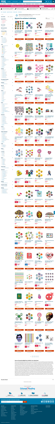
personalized (30, 361)
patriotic (35, 367)
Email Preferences (13, 419)
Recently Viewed (4, 379)
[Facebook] (42, 401)
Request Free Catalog (3, 410)
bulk (34, 372)
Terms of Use (32, 408)
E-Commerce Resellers (33, 412)
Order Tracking (13, 409)
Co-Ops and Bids (3, 408)
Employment (21, 409)
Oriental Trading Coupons (4, 412)
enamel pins (50, 363)
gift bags (50, 372)
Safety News (32, 410)
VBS (41, 367)
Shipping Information (13, 412)
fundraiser (40, 361)
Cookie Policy (32, 413)
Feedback (54, 212)
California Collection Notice (34, 409)
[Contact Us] (49, 1)
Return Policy (12, 411)
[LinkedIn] (44, 401)
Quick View (19, 40)
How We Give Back (22, 408)
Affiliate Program (22, 410)
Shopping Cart (13, 413)
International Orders (13, 414)
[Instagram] (53, 401)
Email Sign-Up (3, 413)
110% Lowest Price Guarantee (23, 411)
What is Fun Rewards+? (4, 415)
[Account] (51, 1)
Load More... (3, 100)
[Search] (43, 2)
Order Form (12, 410)
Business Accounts (3, 409)
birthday (47, 367)
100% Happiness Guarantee (23, 412)
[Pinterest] (46, 401)
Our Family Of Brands (22, 413)
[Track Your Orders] (46, 1)
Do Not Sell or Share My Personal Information (36, 411)
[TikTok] (48, 401)
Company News (22, 414)
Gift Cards (2, 411)
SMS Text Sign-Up (3, 414)
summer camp (21, 365)
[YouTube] (51, 401)
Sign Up (25, 401)
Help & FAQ (12, 408)
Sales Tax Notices (13, 415)
